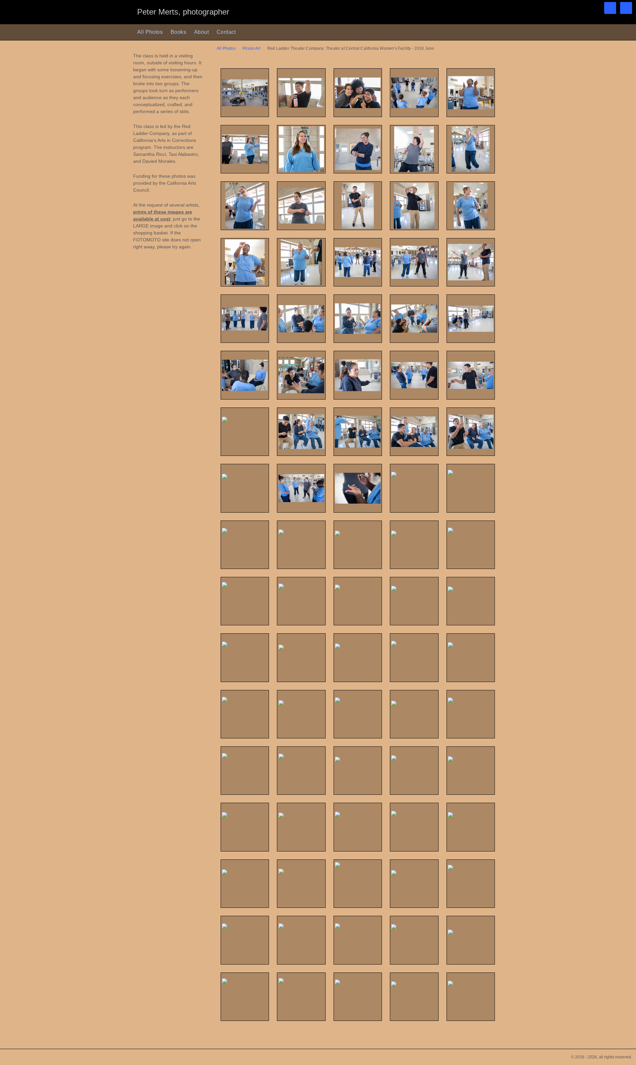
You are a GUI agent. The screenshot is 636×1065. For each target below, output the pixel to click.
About (201, 32)
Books (178, 32)
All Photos (150, 32)
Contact (226, 32)
